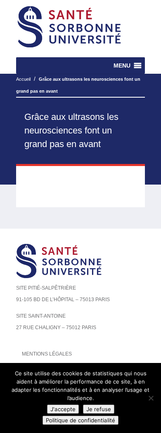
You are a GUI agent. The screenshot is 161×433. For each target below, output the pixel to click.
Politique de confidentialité (80, 420)
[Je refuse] (151, 398)
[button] (122, 65)
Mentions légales (47, 354)
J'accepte (63, 409)
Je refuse (98, 409)
